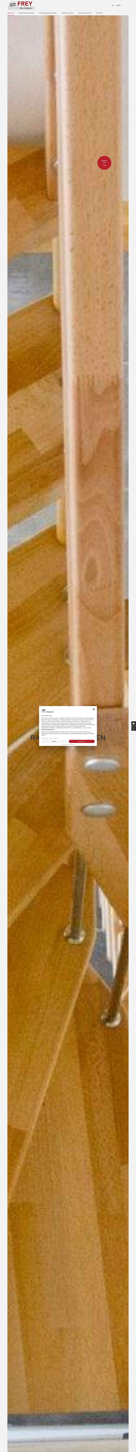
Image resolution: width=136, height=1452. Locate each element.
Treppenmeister (84, 13)
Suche (112, 5)
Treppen (10, 13)
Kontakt (118, 5)
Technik (99, 13)
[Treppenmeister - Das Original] (21, 5)
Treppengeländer (26, 13)
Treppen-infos (104, 161)
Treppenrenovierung (48, 13)
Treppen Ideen (67, 13)
